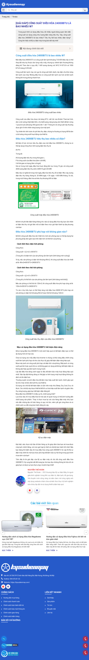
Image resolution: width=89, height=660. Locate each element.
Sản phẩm (51, 601)
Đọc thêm (6, 550)
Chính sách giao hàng (11, 613)
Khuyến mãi (51, 609)
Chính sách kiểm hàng (11, 616)
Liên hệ (49, 613)
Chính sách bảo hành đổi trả (13, 605)
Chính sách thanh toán (11, 601)
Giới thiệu (50, 598)
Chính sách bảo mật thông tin (14, 609)
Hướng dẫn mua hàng (11, 598)
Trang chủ (6, 17)
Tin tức (49, 605)
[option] (22, 530)
